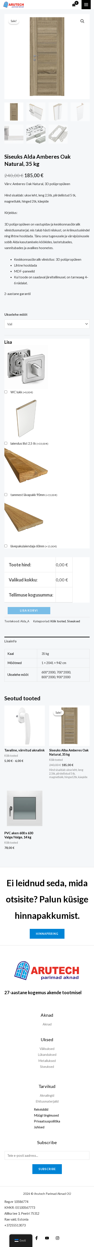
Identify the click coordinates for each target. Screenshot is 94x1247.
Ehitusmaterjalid (47, 1101)
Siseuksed (73, 621)
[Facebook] (36, 1238)
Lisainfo (10, 641)
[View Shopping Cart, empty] (73, 5)
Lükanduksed (47, 1054)
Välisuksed (47, 1049)
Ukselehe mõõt (16, 314)
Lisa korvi (29, 610)
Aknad (47, 1024)
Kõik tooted (58, 621)
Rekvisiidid (41, 1109)
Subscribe (47, 1169)
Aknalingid (47, 1095)
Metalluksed (47, 1061)
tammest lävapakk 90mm (33, 495)
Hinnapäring (47, 933)
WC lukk (21, 392)
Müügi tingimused (46, 1115)
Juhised (39, 1127)
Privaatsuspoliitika (47, 1121)
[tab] (47, 641)
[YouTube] (47, 1238)
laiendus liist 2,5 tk (29, 443)
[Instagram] (57, 1238)
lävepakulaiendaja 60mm (33, 546)
